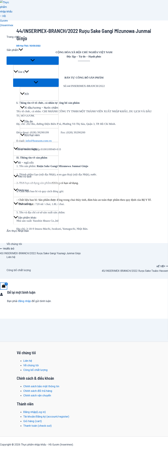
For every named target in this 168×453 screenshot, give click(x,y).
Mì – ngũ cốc (26, 162)
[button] (21, 49)
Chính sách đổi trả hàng (37, 390)
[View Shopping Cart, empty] (3, 286)
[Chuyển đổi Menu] (33, 60)
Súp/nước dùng (27, 149)
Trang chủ (13, 36)
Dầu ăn (28, 121)
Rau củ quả (24, 176)
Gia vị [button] (21, 71)
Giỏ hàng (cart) (32, 421)
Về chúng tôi (14, 244)
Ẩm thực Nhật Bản (18, 230)
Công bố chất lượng (19, 270)
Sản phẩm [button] (13, 50)
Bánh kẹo (23, 190)
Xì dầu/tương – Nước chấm (41, 107)
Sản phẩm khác (27, 217)
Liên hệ (11, 257)
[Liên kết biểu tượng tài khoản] (1, 295)
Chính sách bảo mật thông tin (41, 386)
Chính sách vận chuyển (37, 395)
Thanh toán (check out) (37, 425)
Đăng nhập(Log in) (34, 412)
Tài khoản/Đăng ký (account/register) (46, 416)
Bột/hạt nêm (32, 135)
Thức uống (24, 203)
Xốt (26, 94)
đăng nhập (24, 301)
